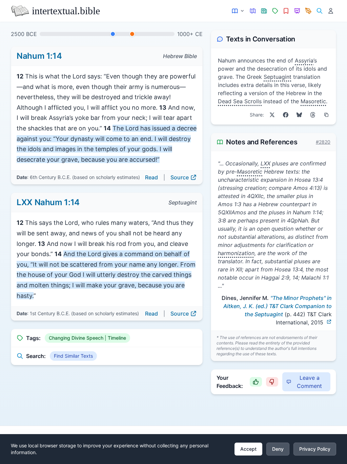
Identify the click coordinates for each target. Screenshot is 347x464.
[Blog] (308, 11)
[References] (286, 11)
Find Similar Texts (73, 356)
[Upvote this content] (256, 382)
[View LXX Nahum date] (132, 34)
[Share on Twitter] (272, 114)
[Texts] (238, 11)
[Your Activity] (330, 11)
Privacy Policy (314, 449)
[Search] (319, 11)
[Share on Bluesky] (299, 114)
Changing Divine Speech (76, 338)
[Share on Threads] (312, 114)
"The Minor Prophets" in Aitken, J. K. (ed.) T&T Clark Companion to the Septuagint (277, 306)
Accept (248, 449)
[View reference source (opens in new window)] (329, 321)
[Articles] (264, 11)
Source (179, 177)
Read (151, 177)
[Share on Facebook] (285, 114)
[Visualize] (297, 11)
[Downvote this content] (272, 382)
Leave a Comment (309, 381)
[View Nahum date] (113, 34)
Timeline (117, 338)
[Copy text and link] (326, 114)
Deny (278, 449)
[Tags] (275, 11)
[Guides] (253, 11)
